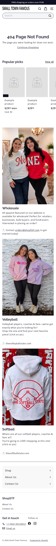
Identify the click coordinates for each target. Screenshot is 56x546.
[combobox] (28, 16)
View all (49, 61)
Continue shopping (28, 47)
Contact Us (7, 508)
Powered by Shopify (39, 540)
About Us (7, 504)
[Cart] (45, 9)
